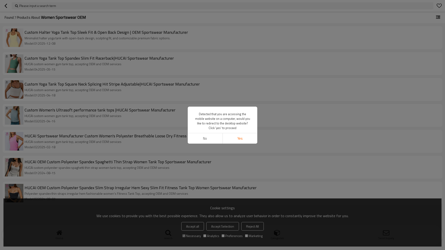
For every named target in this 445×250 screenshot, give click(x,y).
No (205, 138)
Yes (240, 138)
